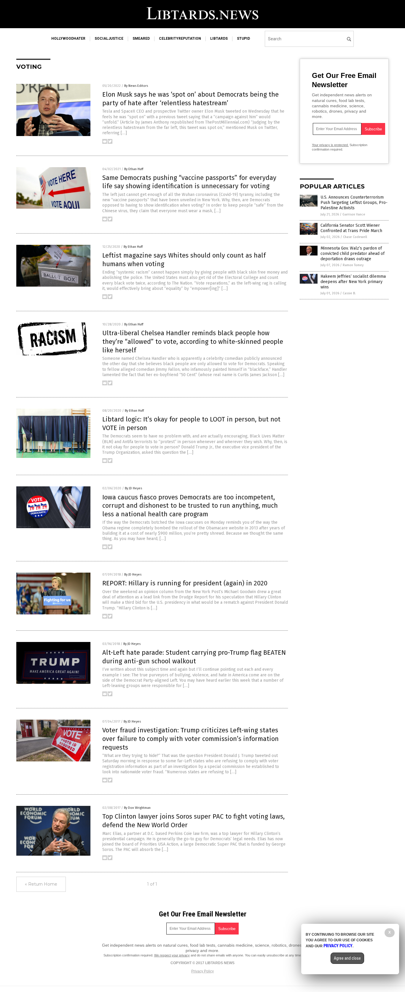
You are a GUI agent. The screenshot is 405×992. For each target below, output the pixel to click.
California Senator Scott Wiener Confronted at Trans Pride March (351, 228)
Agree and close (347, 958)
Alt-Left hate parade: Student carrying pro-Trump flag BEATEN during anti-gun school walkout (194, 656)
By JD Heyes (133, 488)
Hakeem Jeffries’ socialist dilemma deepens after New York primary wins (353, 282)
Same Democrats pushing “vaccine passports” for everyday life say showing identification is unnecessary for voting (189, 182)
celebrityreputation (180, 38)
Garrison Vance (353, 214)
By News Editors (136, 86)
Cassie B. (349, 293)
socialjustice (109, 38)
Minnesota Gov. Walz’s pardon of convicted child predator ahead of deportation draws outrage (353, 253)
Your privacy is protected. (330, 145)
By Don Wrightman (137, 808)
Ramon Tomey (353, 265)
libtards (219, 38)
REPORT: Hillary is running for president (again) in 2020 (184, 583)
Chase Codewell (355, 237)
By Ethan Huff (133, 169)
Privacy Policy (202, 971)
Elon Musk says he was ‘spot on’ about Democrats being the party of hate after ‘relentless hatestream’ (190, 98)
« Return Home (41, 884)
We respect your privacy (172, 955)
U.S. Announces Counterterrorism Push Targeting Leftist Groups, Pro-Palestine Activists (354, 202)
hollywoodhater (68, 38)
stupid (243, 38)
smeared (141, 38)
